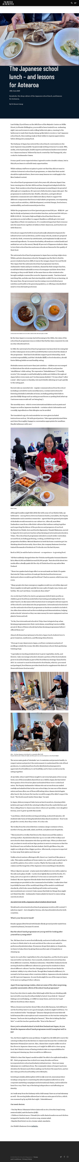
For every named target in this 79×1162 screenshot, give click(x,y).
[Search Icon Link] (72, 3)
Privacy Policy (27, 1159)
